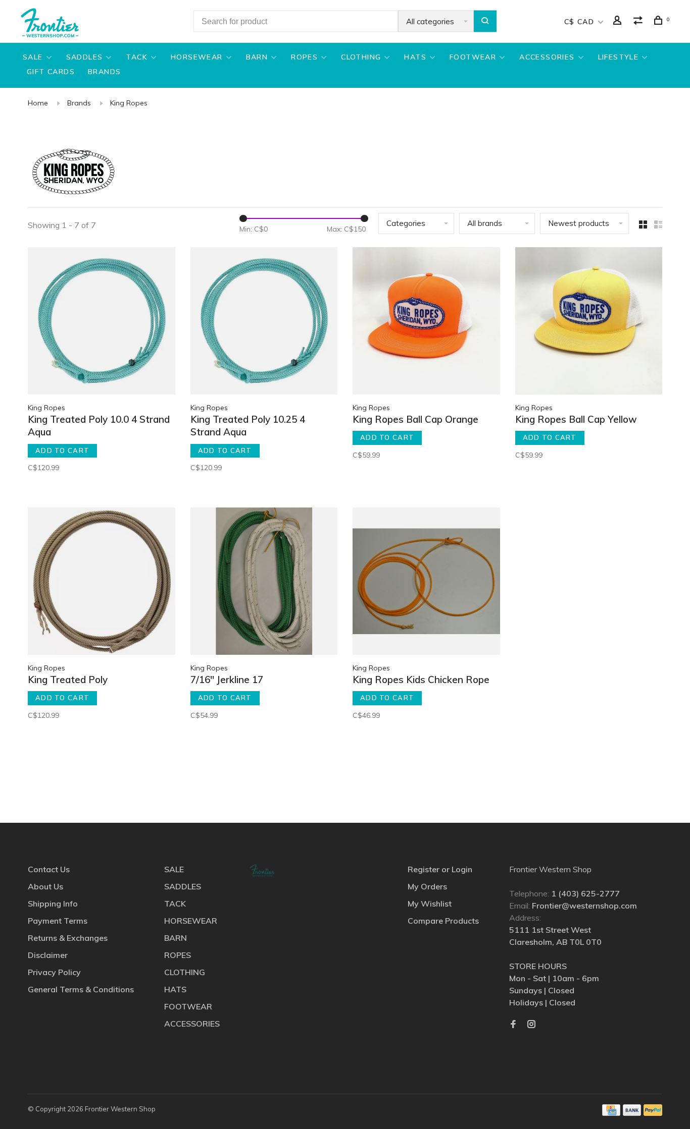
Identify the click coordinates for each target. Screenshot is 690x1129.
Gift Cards (51, 71)
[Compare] (639, 21)
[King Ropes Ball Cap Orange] (426, 322)
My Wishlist (430, 903)
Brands (79, 102)
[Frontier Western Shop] (262, 870)
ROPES (304, 57)
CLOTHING (361, 57)
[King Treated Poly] (101, 582)
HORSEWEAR (197, 57)
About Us (45, 886)
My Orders (427, 886)
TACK (136, 57)
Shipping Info (53, 903)
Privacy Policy (54, 972)
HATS (415, 57)
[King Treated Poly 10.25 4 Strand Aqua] (264, 322)
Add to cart (62, 450)
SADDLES (84, 57)
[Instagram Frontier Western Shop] (531, 1025)
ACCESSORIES (546, 57)
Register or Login (440, 869)
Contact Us (49, 869)
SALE (33, 57)
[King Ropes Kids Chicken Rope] (426, 582)
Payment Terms (57, 921)
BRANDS (104, 71)
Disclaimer (48, 955)
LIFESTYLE (618, 57)
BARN (257, 57)
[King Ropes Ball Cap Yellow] (589, 322)
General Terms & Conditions (81, 989)
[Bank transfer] (632, 1113)
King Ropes (128, 102)
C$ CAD (580, 21)
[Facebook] (513, 1025)
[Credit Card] (611, 1113)
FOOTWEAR (473, 57)
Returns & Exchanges (68, 938)
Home (38, 102)
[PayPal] (653, 1113)
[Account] (619, 21)
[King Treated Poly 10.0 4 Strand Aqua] (101, 322)
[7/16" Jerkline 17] (264, 582)
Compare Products (443, 921)
